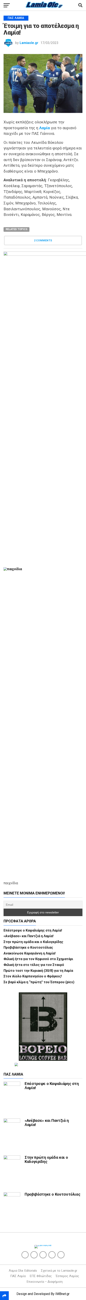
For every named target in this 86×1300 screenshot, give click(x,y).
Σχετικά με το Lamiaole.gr (59, 1270)
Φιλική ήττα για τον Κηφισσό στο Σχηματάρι (38, 959)
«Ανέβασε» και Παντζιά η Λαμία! (28, 936)
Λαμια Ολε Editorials (23, 1270)
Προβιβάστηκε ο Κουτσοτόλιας (28, 947)
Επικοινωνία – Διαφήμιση (45, 1282)
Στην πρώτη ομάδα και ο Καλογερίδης (33, 942)
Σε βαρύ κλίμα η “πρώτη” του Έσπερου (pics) (39, 982)
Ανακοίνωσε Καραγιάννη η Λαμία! (30, 953)
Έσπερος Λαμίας (67, 1276)
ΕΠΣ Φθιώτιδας (41, 1276)
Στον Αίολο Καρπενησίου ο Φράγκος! (33, 976)
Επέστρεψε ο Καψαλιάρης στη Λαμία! (33, 930)
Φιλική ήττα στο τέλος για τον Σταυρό (34, 965)
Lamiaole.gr (29, 43)
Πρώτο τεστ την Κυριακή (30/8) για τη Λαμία (38, 971)
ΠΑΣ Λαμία (18, 1276)
